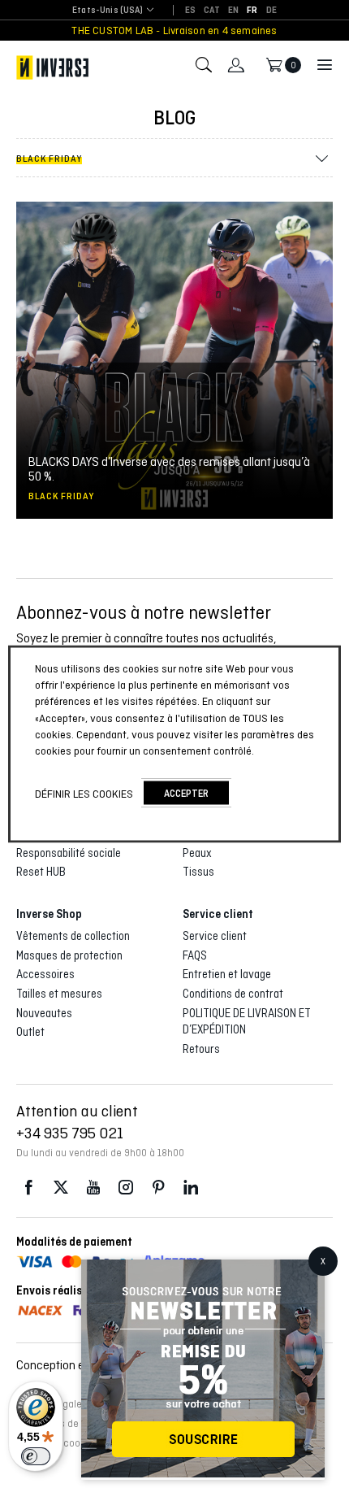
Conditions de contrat (233, 993)
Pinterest (158, 1187)
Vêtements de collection (73, 935)
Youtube (93, 1187)
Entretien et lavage (227, 974)
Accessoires (45, 974)
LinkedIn (191, 1187)
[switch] (35, 1456)
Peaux (197, 852)
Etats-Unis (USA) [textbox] (107, 10)
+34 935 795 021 (69, 1133)
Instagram (126, 1187)
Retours (201, 1048)
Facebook (28, 1187)
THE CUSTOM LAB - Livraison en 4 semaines (174, 30)
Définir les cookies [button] (84, 792)
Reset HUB (41, 871)
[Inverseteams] (52, 67)
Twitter (61, 1187)
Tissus (198, 871)
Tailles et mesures (59, 993)
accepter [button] (186, 793)
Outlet (30, 1031)
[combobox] (107, 11)
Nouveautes (44, 1013)
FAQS (195, 955)
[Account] (236, 65)
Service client (215, 935)
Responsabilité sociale (68, 852)
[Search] (203, 65)
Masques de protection (69, 955)
